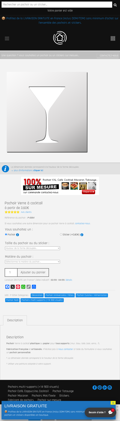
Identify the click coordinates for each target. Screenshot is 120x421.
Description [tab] (15, 320)
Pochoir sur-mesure (49, 400)
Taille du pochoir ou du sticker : (27, 243)
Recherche (115, 5)
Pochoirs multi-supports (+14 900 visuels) (42, 300)
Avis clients (26, 212)
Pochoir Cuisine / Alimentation (92, 295)
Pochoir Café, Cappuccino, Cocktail (28, 391)
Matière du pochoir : (19, 257)
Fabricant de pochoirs (21, 400)
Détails (69, 279)
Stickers (64, 396)
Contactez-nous (109, 55)
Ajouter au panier (33, 272)
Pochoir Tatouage (63, 391)
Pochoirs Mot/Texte (43, 396)
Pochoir (12, 234)
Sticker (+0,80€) (71, 234)
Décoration (37, 295)
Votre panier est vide (60, 11)
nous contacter (65, 349)
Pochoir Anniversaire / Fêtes (60, 295)
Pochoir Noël (12, 300)
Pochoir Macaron (18, 396)
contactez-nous (82, 223)
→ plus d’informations (27, 170)
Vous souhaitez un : (19, 229)
